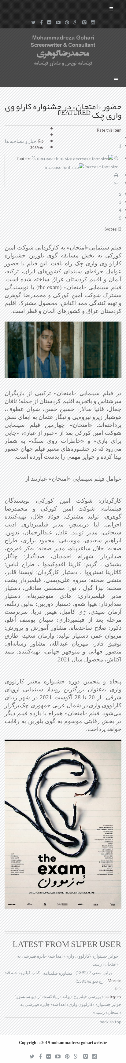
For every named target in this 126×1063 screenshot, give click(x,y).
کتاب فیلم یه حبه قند (22, 972)
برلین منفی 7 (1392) (94, 972)
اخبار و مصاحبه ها (21, 141)
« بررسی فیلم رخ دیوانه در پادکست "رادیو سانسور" (59, 996)
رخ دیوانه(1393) (90, 981)
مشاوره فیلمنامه (57, 973)
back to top (110, 1021)
